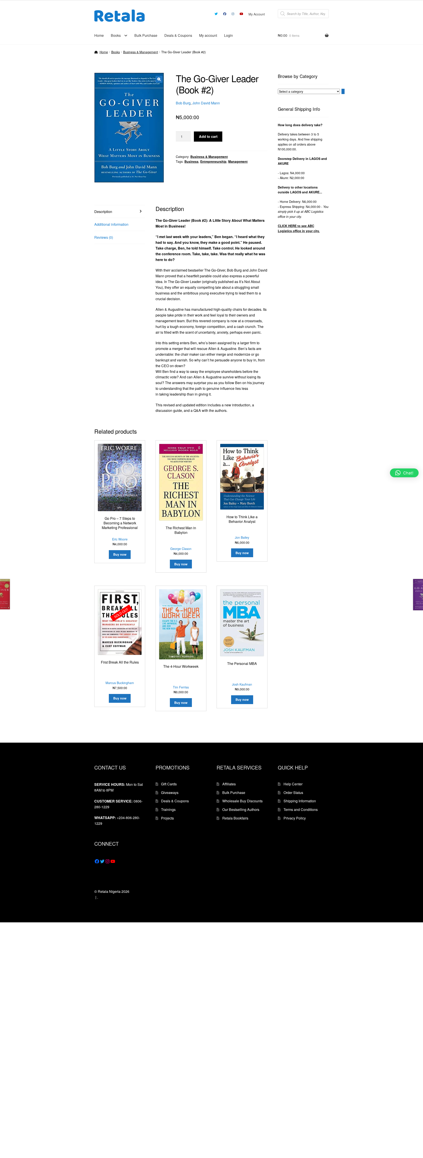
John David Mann (206, 102)
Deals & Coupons (178, 35)
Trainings (168, 809)
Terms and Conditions (301, 809)
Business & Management (140, 52)
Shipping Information (300, 800)
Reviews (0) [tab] (103, 237)
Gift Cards (169, 783)
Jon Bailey (242, 537)
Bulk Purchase (145, 35)
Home (99, 35)
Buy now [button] (119, 554)
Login (228, 35)
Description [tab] (103, 211)
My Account (257, 14)
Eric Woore (120, 539)
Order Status (293, 792)
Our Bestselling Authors (240, 809)
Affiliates (229, 783)
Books (116, 35)
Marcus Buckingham (120, 683)
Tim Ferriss (181, 687)
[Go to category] (343, 91)
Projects (167, 818)
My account (208, 35)
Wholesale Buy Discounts (242, 800)
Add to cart (208, 136)
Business (191, 161)
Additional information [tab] (111, 224)
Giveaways (169, 792)
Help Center (293, 783)
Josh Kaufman (242, 684)
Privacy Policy (295, 818)
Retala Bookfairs (235, 818)
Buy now (119, 698)
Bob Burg (183, 102)
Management (238, 161)
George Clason (180, 548)
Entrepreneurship (213, 161)
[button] (159, 79)
